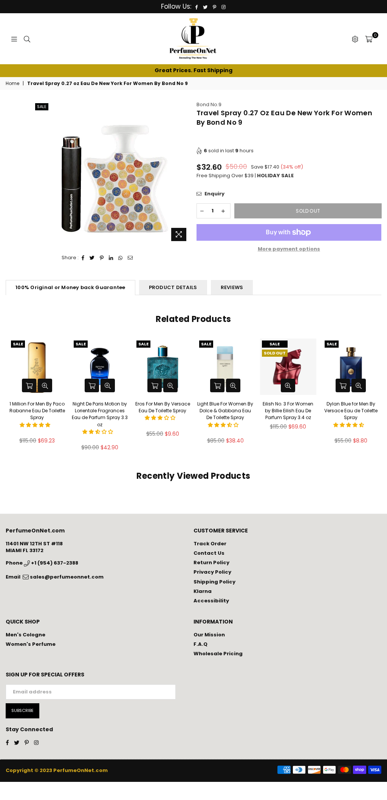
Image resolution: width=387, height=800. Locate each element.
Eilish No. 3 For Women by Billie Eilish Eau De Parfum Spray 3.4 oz (288, 411)
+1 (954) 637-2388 (54, 562)
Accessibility (211, 600)
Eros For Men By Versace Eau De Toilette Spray (162, 407)
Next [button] (374, 397)
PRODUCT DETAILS (173, 287)
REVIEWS (232, 287)
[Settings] (355, 39)
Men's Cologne (25, 634)
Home (12, 83)
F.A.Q (200, 644)
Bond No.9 (209, 104)
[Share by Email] (130, 257)
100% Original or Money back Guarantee (70, 287)
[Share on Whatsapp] (120, 257)
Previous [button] (12, 397)
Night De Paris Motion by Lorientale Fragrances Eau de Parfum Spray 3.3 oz (100, 414)
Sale (41, 107)
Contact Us (209, 553)
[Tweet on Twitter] (92, 257)
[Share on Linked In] (111, 257)
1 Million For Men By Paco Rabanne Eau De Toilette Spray (37, 411)
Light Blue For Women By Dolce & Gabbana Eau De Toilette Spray (225, 411)
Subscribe (22, 710)
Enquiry (213, 193)
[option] (193, 70)
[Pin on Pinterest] (102, 257)
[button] (35, 425)
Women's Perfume (31, 644)
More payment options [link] (289, 249)
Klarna (203, 591)
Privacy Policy (212, 572)
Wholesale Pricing (218, 653)
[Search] (27, 39)
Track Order (210, 543)
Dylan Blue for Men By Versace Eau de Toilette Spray (351, 411)
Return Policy (211, 562)
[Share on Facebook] (83, 257)
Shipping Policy (214, 581)
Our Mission (209, 634)
